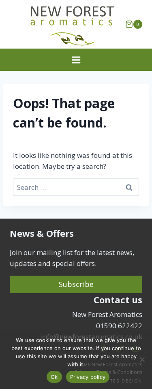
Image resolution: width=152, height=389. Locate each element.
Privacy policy (88, 377)
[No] (142, 359)
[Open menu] (76, 60)
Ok (54, 377)
